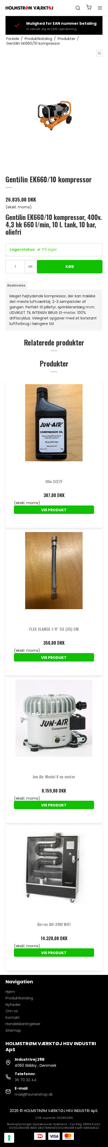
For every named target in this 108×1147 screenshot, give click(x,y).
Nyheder (13, 1004)
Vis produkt (54, 510)
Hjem (10, 991)
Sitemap (13, 1030)
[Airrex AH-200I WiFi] (54, 871)
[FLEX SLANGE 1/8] (54, 576)
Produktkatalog (19, 998)
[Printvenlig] (99, 53)
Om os (12, 1011)
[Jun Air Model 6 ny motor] (54, 724)
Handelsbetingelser (23, 1023)
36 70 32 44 (25, 1080)
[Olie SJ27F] (54, 428)
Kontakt (13, 1017)
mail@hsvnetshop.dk (34, 1094)
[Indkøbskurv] (88, 8)
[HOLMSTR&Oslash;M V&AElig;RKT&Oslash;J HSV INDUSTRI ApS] (30, 7)
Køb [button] (70, 266)
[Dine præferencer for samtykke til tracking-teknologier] (9, 1138)
